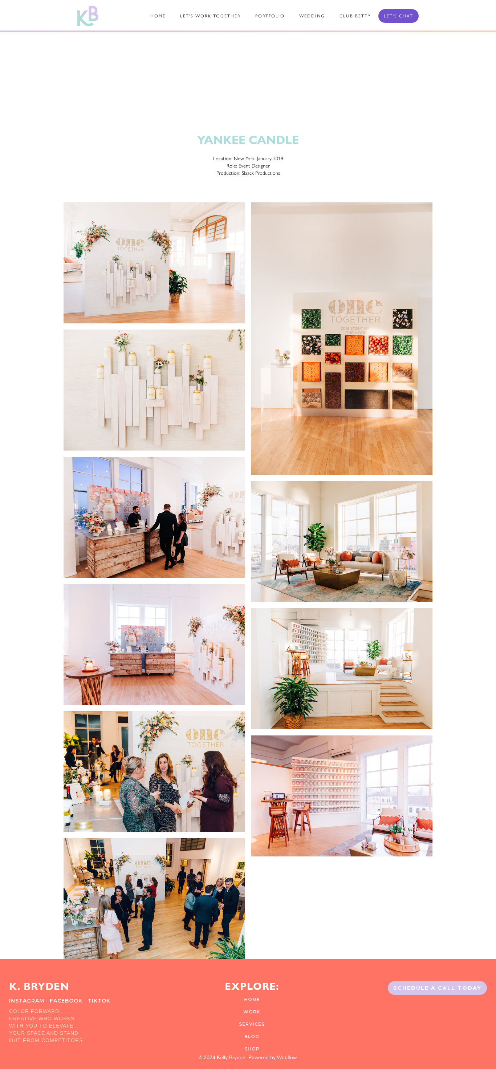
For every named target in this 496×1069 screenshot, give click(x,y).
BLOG (251, 1036)
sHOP (252, 1049)
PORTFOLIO (270, 16)
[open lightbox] (154, 266)
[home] (87, 16)
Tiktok (99, 1000)
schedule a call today (437, 988)
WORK (251, 1011)
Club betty (355, 16)
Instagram (26, 1000)
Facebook (66, 1000)
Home (252, 999)
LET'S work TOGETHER (210, 16)
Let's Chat (398, 16)
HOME (158, 16)
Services (252, 1024)
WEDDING (312, 16)
